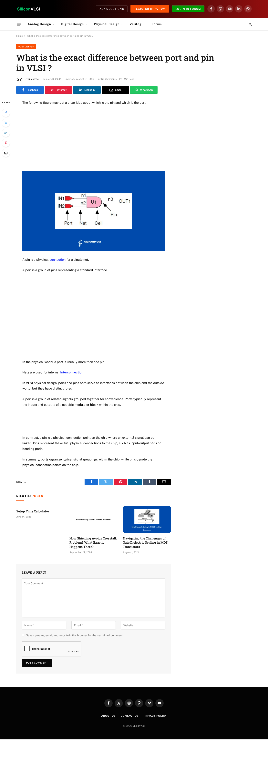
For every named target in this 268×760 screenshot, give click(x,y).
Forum (157, 24)
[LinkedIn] (6, 133)
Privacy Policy (155, 715)
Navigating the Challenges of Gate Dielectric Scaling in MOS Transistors (145, 542)
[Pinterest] (6, 143)
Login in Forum (188, 8)
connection (57, 260)
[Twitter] (6, 123)
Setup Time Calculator (32, 511)
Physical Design (106, 24)
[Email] (6, 153)
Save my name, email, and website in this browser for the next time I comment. (74, 635)
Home (19, 36)
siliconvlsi (33, 79)
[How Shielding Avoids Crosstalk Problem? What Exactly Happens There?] (93, 519)
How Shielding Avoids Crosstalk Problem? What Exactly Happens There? (93, 542)
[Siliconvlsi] (28, 9)
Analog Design (39, 24)
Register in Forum (150, 8)
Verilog (135, 24)
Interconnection (71, 372)
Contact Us (130, 715)
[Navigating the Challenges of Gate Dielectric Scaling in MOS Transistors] (147, 519)
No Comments (109, 79)
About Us (108, 715)
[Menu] (19, 24)
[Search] (250, 24)
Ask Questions (111, 8)
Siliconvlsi (138, 725)
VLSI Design (26, 46)
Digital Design (72, 24)
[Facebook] (6, 113)
